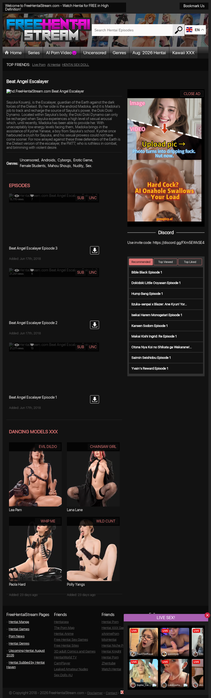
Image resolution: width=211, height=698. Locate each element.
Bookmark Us (194, 6)
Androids (48, 160)
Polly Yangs (76, 584)
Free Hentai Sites (66, 645)
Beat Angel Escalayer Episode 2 (33, 323)
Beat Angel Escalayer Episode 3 (33, 248)
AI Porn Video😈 (61, 52)
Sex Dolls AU (63, 675)
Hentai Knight (111, 651)
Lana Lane (75, 510)
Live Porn (39, 65)
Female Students (33, 166)
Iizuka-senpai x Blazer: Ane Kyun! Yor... (159, 304)
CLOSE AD (192, 94)
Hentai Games (19, 629)
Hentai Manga (19, 622)
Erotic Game (82, 160)
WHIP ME (48, 521)
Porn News (16, 636)
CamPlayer (62, 663)
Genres (119, 52)
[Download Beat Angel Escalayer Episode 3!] (94, 250)
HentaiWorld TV (65, 657)
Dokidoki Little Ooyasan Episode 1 (156, 283)
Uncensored (94, 52)
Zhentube (109, 663)
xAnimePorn (110, 634)
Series (34, 52)
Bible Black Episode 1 (146, 272)
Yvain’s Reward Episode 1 (149, 368)
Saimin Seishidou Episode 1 (151, 358)
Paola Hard (17, 584)
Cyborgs (64, 160)
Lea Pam (15, 510)
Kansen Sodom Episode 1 (149, 326)
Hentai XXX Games (115, 628)
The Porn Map (64, 628)
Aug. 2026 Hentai (149, 52)
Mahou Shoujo (59, 166)
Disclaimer (95, 693)
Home (16, 52)
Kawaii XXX (183, 52)
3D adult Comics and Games (74, 651)
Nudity (78, 166)
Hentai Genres (19, 643)
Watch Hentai (111, 669)
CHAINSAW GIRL (103, 447)
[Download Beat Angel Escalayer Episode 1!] (94, 399)
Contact (111, 693)
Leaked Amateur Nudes (71, 669)
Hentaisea (61, 622)
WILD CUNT (105, 521)
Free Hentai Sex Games (71, 639)
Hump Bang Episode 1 (147, 294)
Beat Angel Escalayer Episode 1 (33, 397)
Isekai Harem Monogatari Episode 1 (156, 315)
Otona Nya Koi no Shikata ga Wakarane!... (161, 347)
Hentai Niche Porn (115, 645)
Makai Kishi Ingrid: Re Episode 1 (154, 336)
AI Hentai (53, 65)
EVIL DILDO (48, 447)
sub (80, 198)
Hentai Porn (110, 622)
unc (93, 198)
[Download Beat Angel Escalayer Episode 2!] (94, 325)
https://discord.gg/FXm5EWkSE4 (178, 243)
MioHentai (109, 639)
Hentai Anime (64, 634)
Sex (88, 166)
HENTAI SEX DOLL (75, 65)
